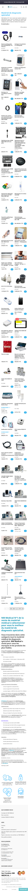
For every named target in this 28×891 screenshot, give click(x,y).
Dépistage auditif (4, 765)
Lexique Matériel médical (7, 817)
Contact (3, 825)
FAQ (2, 827)
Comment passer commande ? (9, 829)
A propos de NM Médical (7, 813)
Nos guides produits (6, 837)
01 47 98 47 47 (4, 849)
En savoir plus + (5, 24)
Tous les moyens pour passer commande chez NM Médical (14, 832)
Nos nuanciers (5, 815)
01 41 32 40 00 (4, 846)
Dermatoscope (4, 720)
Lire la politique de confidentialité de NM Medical (11, 884)
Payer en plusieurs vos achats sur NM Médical (12, 835)
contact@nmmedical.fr (6, 856)
